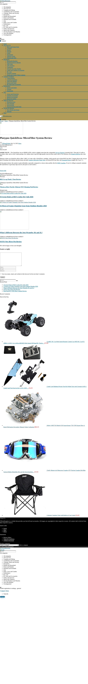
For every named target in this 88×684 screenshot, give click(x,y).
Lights (8, 53)
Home (5, 44)
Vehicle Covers (11, 56)
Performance (6, 86)
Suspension (10, 54)
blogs (4, 113)
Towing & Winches (8, 108)
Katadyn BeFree (75, 154)
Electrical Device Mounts (14, 62)
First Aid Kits (10, 103)
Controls (9, 48)
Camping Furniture (12, 80)
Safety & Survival (8, 100)
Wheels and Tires (11, 57)
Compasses (10, 67)
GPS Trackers (10, 65)
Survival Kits (10, 105)
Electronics (6, 59)
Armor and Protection (13, 94)
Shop (4, 530)
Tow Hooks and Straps (13, 110)
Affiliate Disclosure (8, 540)
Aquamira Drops (66, 160)
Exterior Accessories (12, 95)
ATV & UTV (7, 45)
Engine (9, 50)
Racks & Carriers (11, 98)
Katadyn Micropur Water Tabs (37, 160)
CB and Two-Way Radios (14, 69)
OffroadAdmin (6, 143)
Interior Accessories (12, 97)
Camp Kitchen (11, 78)
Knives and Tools (11, 83)
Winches (9, 111)
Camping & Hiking (8, 76)
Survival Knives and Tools (14, 106)
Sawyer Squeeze (59, 152)
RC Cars (9, 72)
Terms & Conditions (8, 539)
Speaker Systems (11, 73)
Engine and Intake (12, 87)
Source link (3, 170)
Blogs (5, 531)
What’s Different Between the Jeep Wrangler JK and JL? (21, 232)
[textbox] (23, 545)
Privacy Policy (7, 537)
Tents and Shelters (12, 81)
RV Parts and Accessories (14, 84)
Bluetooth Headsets (12, 61)
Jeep (4, 92)
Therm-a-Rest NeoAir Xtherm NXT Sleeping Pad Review (19, 187)
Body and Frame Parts (13, 47)
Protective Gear (11, 102)
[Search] (0, 38)
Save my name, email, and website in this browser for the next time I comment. (23, 274)
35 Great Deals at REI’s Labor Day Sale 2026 (16, 197)
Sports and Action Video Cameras (16, 75)
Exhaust (9, 51)
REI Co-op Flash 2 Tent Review (10, 179)
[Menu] (0, 116)
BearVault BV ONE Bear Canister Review (15, 291)
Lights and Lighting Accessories (15, 70)
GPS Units (10, 64)
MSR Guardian (61, 163)
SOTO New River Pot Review (11, 241)
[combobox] (23, 545)
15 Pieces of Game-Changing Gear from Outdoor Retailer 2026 (23, 206)
